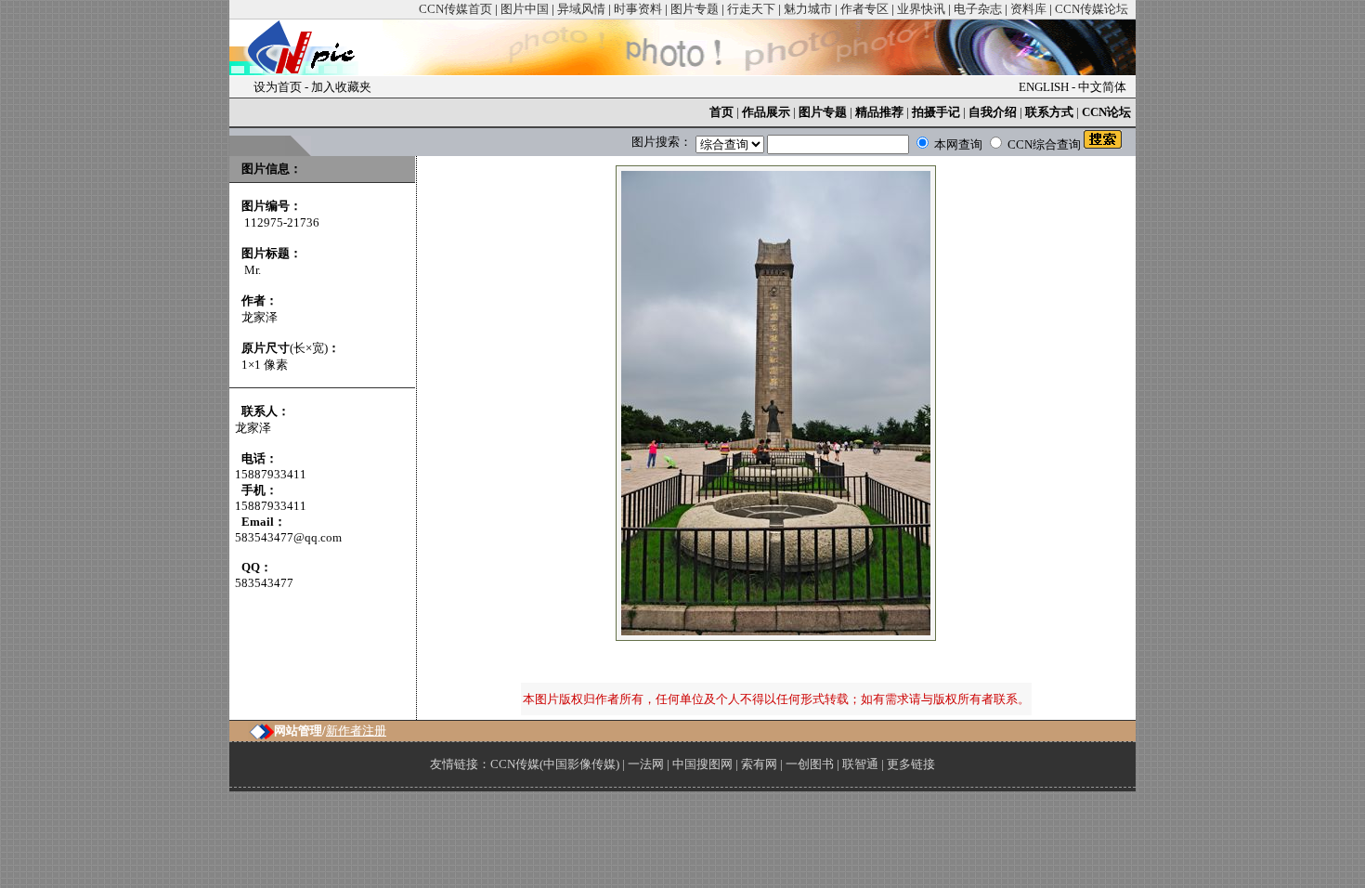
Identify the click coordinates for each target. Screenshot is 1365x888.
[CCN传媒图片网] (306, 71)
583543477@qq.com (288, 537)
